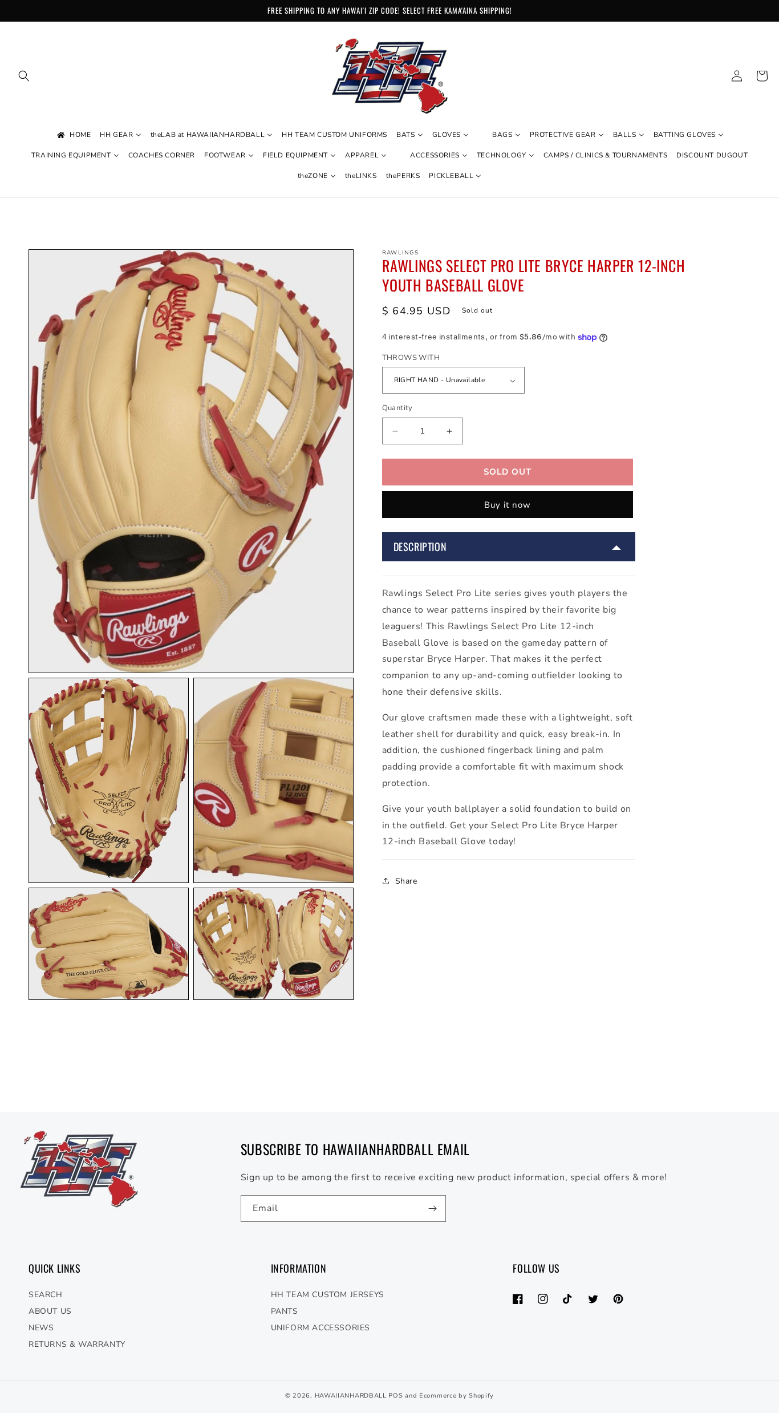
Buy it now (507, 505)
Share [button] (406, 881)
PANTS (284, 1311)
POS (395, 1395)
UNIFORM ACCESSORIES (320, 1327)
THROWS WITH (411, 358)
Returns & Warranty (77, 1344)
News (41, 1327)
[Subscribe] (432, 1208)
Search (46, 1294)
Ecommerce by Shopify (456, 1395)
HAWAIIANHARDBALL (351, 1395)
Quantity (397, 408)
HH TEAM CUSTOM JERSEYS (327, 1294)
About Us (50, 1311)
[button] (23, 75)
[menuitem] (73, 135)
